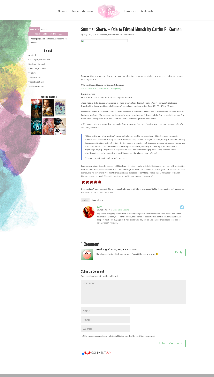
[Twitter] (182, 207)
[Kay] (88, 216)
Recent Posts (97, 200)
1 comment (129, 34)
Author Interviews (82, 11)
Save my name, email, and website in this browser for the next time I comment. (119, 335)
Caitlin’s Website (88, 88)
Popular (34, 29)
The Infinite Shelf (36, 81)
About (61, 11)
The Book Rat (34, 77)
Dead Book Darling (121, 209)
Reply (178, 252)
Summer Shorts (115, 34)
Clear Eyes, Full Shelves (39, 59)
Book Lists (147, 11)
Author (85, 200)
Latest (44, 29)
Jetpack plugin (35, 38)
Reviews (129, 11)
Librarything (115, 88)
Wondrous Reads (36, 86)
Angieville (33, 55)
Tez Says (32, 72)
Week (45, 34)
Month (53, 34)
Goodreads (103, 88)
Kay (85, 34)
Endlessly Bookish (36, 64)
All (60, 34)
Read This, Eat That (37, 68)
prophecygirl (103, 249)
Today (37, 34)
